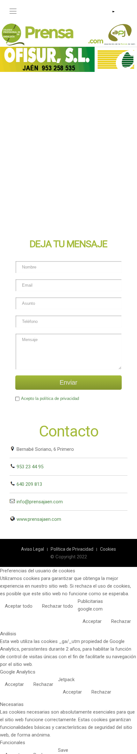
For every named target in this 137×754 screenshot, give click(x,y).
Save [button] (63, 750)
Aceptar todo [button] (18, 606)
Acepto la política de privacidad (50, 398)
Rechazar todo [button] (57, 606)
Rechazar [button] (121, 621)
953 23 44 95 (29, 467)
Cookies (108, 549)
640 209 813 (28, 484)
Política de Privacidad (72, 549)
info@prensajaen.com (39, 502)
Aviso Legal (32, 549)
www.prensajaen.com (38, 519)
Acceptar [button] (92, 621)
